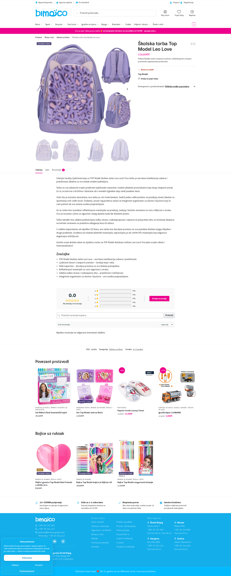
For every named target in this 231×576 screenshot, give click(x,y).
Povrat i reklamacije (126, 526)
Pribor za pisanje (98, 408)
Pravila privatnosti (27, 571)
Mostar (180, 522)
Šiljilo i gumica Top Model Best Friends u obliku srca (53, 483)
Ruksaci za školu (63, 37)
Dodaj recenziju (159, 298)
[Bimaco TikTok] (63, 541)
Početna (38, 37)
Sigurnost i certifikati (101, 530)
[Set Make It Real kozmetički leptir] (53, 386)
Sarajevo (154, 538)
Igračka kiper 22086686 (169, 412)
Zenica (180, 538)
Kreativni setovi (83, 408)
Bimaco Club (97, 534)
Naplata (192, 15)
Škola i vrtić (49, 37)
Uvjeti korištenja (124, 538)
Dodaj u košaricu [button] (53, 421)
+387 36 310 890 (182, 530)
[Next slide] (127, 89)
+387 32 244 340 (182, 545)
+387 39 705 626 (155, 530)
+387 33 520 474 (155, 545)
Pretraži (169, 315)
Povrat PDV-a (122, 534)
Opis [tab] (47, 170)
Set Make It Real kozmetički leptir (51, 412)
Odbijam (15, 565)
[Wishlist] (68, 372)
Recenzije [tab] (58, 170)
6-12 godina (138, 349)
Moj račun (165, 15)
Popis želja (179, 15)
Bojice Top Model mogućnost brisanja (135, 482)
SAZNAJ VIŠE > (150, 31)
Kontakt (95, 546)
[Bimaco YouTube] (54, 541)
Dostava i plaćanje (100, 526)
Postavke (39, 565)
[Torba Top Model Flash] (194, 44)
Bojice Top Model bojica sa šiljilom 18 (94, 482)
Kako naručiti (97, 522)
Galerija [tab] (38, 170)
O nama (120, 542)
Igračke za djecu (42, 408)
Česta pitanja (122, 530)
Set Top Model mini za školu (89, 412)
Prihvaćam (27, 558)
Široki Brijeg (156, 522)
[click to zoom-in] (83, 89)
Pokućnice (121, 408)
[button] (190, 24)
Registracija (188, 2)
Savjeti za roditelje (125, 546)
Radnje (94, 538)
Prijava (176, 2)
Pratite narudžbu (124, 522)
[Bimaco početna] (45, 519)
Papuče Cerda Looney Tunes (130, 410)
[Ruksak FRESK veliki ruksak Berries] (191, 44)
